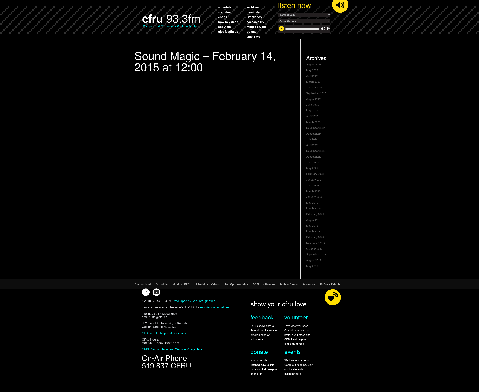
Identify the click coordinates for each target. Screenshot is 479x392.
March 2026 (313, 81)
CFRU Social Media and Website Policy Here (172, 349)
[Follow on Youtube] (156, 292)
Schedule (162, 284)
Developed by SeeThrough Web (194, 301)
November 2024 (315, 128)
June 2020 (312, 185)
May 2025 (312, 110)
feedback (262, 317)
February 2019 (315, 214)
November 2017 (315, 243)
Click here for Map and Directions (164, 333)
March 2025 (313, 122)
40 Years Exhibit (330, 284)
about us (224, 26)
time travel (254, 36)
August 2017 (313, 260)
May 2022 (312, 168)
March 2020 (313, 191)
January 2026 (314, 87)
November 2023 (315, 151)
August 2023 (313, 156)
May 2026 (312, 70)
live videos (254, 16)
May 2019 (312, 202)
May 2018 (312, 225)
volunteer (225, 11)
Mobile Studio (289, 284)
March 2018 (313, 231)
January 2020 (314, 197)
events (292, 351)
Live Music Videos (208, 284)
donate (252, 31)
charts (222, 16)
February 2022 (315, 174)
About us (309, 284)
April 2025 (312, 116)
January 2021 (314, 179)
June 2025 (312, 105)
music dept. (255, 11)
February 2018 (315, 237)
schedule (224, 7)
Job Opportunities (236, 284)
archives (253, 7)
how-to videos (228, 21)
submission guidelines (214, 307)
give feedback (228, 31)
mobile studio (256, 26)
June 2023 (312, 162)
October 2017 (314, 249)
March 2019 (313, 208)
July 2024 (312, 139)
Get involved (143, 284)
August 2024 (313, 133)
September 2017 (316, 254)
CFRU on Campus (264, 284)
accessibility (255, 21)
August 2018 (313, 220)
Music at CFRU (182, 284)
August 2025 (313, 99)
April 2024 (312, 145)
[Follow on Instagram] (146, 292)
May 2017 (312, 266)
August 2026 (313, 64)
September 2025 (316, 93)
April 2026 (312, 76)
